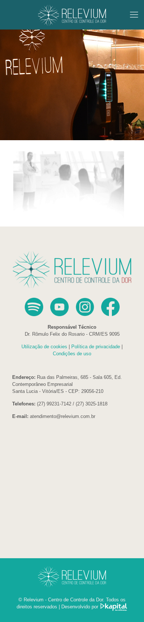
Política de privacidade (95, 346)
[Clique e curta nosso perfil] (110, 314)
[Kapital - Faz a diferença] (113, 606)
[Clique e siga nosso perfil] (88, 314)
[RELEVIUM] (72, 15)
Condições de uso (72, 353)
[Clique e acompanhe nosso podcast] (37, 314)
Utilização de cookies (44, 346)
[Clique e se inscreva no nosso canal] (62, 314)
